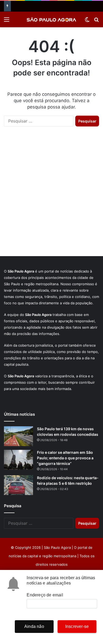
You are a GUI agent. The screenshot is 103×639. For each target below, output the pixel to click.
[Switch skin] (87, 21)
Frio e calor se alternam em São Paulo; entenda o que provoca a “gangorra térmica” (65, 458)
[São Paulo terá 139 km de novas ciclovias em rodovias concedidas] (18, 436)
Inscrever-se (77, 626)
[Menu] (6, 21)
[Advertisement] (51, 196)
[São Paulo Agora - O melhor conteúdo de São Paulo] (51, 19)
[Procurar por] (96, 21)
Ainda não (34, 626)
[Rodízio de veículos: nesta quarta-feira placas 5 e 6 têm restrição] (18, 485)
